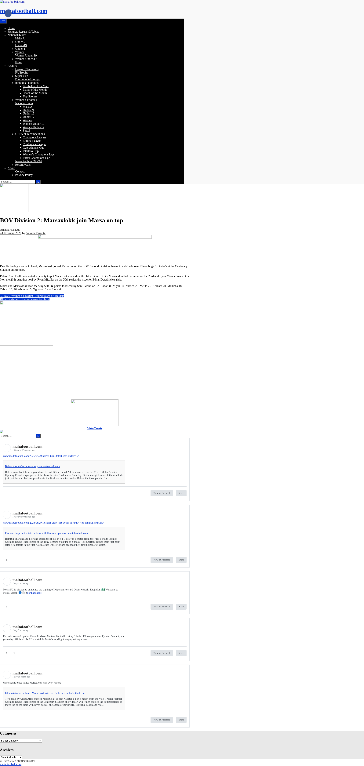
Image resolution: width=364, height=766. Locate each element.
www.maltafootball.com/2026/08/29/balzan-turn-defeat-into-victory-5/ (41, 456)
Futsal (18, 62)
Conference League (34, 144)
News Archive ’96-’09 (28, 161)
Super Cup (21, 76)
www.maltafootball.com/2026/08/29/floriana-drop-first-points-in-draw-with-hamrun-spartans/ (53, 522)
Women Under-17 (26, 58)
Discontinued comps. (27, 79)
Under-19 (21, 45)
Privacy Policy (24, 174)
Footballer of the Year (36, 86)
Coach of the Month (35, 93)
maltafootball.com (23, 10)
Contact (19, 171)
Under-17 (21, 48)
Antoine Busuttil (36, 233)
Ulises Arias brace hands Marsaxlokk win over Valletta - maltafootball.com (45, 693)
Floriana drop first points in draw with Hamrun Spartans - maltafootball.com (46, 533)
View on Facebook (161, 493)
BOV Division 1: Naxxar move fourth (24, 299)
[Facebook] (8, 13)
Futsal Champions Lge (36, 157)
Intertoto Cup (31, 151)
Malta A (20, 38)
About (11, 168)
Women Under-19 (26, 55)
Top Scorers (30, 96)
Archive (12, 65)
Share (181, 493)
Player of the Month (35, 89)
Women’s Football (26, 99)
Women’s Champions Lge (38, 154)
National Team (24, 103)
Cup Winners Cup (33, 147)
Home (11, 28)
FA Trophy (21, 72)
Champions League (34, 137)
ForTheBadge (34, 592)
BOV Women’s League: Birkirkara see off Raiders (32, 295)
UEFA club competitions (30, 134)
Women (19, 52)
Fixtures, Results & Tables (23, 31)
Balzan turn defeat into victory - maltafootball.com (32, 466)
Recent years (23, 164)
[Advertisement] (95, 372)
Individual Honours (26, 82)
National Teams (17, 35)
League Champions (26, 69)
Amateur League (10, 229)
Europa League (32, 140)
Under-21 (21, 41)
